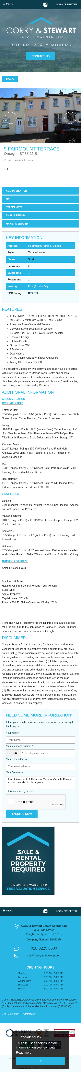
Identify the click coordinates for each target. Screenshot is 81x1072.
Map (8, 199)
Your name (12, 733)
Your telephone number (19, 746)
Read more (23, 1052)
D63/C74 (33, 293)
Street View (14, 207)
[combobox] (13, 753)
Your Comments (15, 772)
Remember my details (21, 791)
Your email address (16, 759)
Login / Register (66, 4)
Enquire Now (22, 813)
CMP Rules (29, 1013)
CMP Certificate (10, 1013)
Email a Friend (15, 215)
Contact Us (41, 56)
